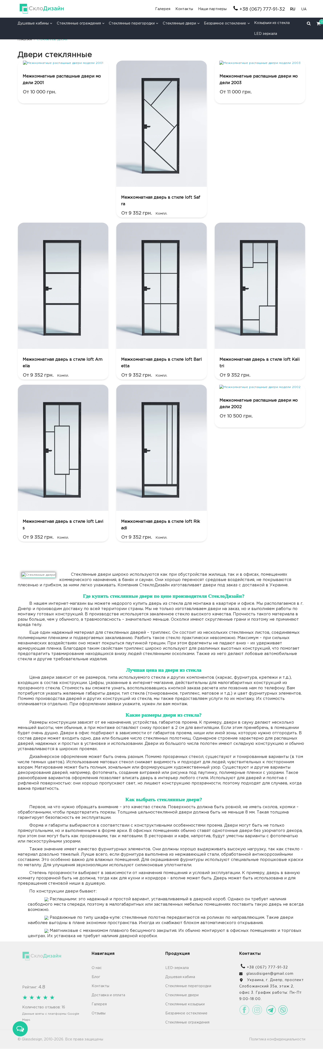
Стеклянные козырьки (185, 1004)
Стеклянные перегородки (132, 23)
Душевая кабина (180, 977)
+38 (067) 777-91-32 (262, 9)
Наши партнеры (212, 9)
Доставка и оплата (108, 995)
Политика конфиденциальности (277, 1039)
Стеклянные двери (179, 23)
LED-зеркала (177, 967)
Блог (96, 977)
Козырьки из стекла (272, 22)
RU (293, 9)
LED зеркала (265, 33)
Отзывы (98, 1013)
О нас (97, 967)
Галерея (162, 9)
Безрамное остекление (225, 23)
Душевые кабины (33, 23)
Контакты (184, 9)
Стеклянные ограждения (79, 23)
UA (304, 9)
